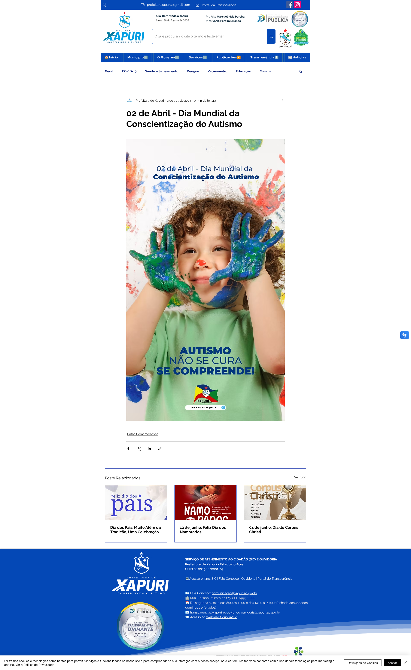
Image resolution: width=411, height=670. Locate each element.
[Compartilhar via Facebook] (128, 449)
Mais (263, 71)
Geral (109, 71)
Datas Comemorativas (142, 434)
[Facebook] (289, 4)
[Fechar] (405, 663)
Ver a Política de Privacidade (35, 665)
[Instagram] (297, 4)
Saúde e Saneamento (161, 71)
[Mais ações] (282, 100)
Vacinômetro (217, 71)
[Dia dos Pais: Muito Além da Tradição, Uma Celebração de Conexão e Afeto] (136, 502)
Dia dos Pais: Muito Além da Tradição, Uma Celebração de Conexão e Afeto (135, 529)
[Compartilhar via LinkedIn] (149, 449)
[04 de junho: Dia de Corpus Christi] (275, 502)
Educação (243, 71)
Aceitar (392, 663)
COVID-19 (129, 71)
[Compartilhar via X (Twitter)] (139, 449)
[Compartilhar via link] (160, 449)
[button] (138, 57)
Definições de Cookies (363, 663)
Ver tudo (300, 477)
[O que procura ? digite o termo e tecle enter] (271, 36)
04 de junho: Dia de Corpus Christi (273, 529)
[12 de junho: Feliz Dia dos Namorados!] (206, 502)
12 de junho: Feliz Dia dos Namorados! (203, 529)
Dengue (193, 71)
